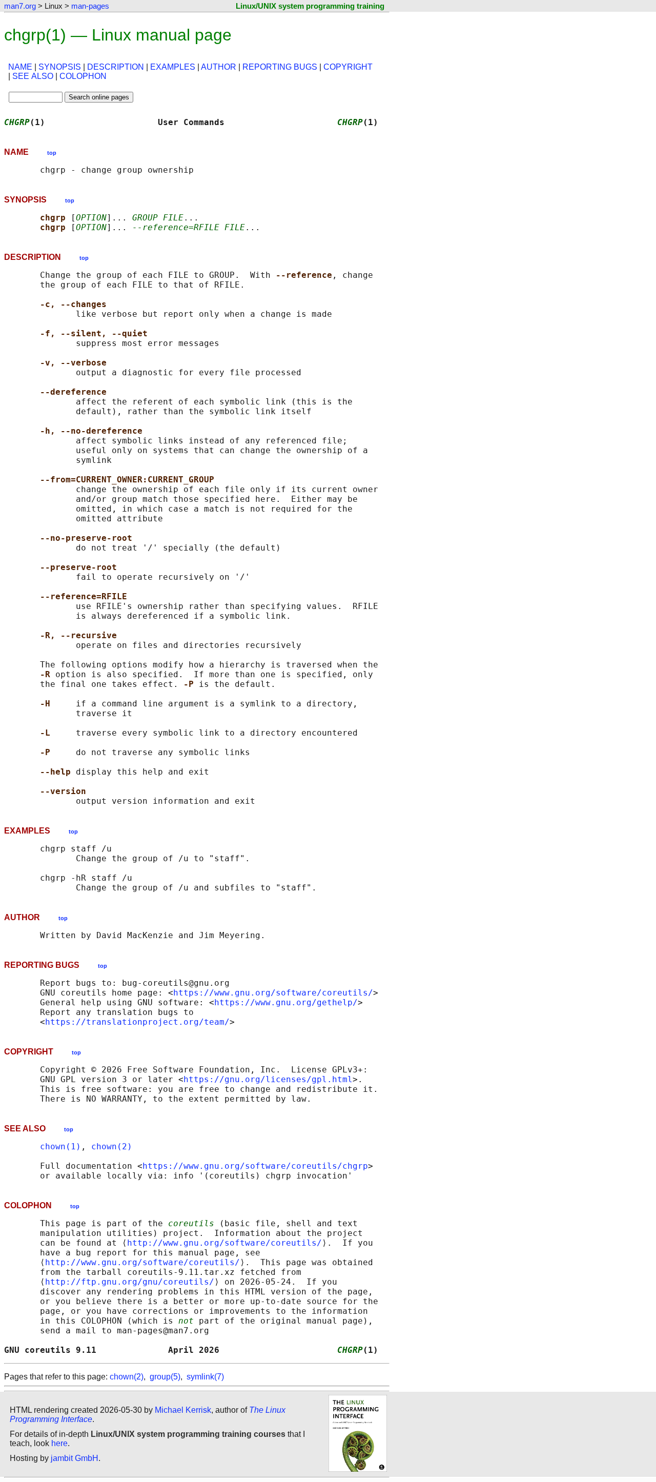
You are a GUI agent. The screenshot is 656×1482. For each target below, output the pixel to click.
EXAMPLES (172, 67)
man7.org (20, 6)
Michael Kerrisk (183, 1410)
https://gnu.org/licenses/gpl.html (268, 1079)
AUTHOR (218, 67)
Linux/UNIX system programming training (310, 6)
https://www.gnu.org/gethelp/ (286, 1002)
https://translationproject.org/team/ (137, 1022)
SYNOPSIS (59, 67)
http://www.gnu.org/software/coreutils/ (224, 1243)
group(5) (165, 1376)
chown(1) (60, 1146)
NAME (20, 67)
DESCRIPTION (115, 67)
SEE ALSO (32, 76)
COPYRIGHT (348, 67)
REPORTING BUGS (279, 67)
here (59, 1443)
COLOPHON (83, 76)
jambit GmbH (74, 1458)
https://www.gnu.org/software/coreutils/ (273, 993)
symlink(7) (205, 1376)
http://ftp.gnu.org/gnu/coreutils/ (129, 1282)
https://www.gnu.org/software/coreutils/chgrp (255, 1166)
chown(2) (111, 1146)
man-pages (90, 6)
